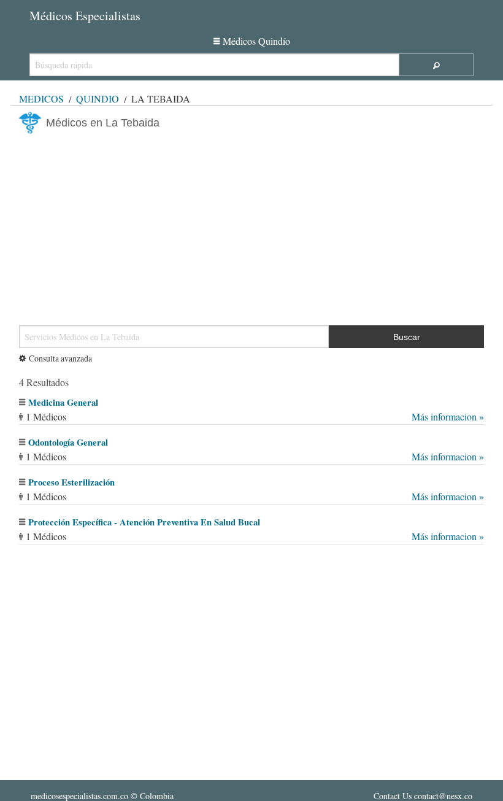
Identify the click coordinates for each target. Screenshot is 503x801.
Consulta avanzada (60, 358)
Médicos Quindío (256, 40)
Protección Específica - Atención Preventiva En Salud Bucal (144, 522)
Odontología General (68, 442)
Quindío (97, 98)
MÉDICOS (41, 98)
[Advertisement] (251, 225)
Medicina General (63, 402)
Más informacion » (448, 416)
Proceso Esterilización (71, 482)
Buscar (406, 337)
